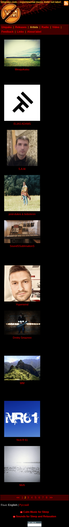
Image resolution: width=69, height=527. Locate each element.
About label (34, 31)
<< (18, 497)
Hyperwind (22, 304)
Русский (24, 505)
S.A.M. (22, 169)
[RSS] (65, 3)
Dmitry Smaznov (22, 337)
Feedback (7, 31)
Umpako (6, 27)
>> (51, 497)
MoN (22, 485)
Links (20, 31)
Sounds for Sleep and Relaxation (36, 516)
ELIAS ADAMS (22, 123)
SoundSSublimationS (22, 246)
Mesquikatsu (22, 69)
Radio (45, 27)
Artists (34, 27)
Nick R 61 (22, 440)
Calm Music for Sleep (36, 512)
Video (55, 27)
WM (22, 383)
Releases (20, 27)
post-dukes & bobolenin (22, 214)
